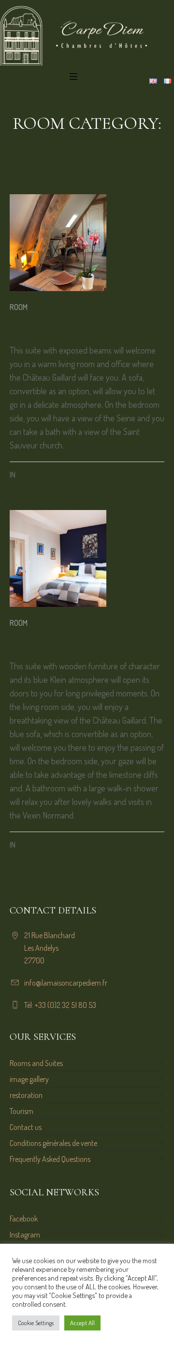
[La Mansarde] (58, 242)
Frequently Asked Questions (50, 1159)
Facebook (24, 1218)
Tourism (21, 1111)
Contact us (26, 1127)
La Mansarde (68, 323)
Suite (25, 474)
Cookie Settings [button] (36, 1323)
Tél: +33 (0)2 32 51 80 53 (60, 1005)
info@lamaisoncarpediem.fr (65, 983)
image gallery (29, 1079)
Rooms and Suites (36, 1063)
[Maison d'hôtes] (87, 35)
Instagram (25, 1234)
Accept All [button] (82, 1323)
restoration (26, 1095)
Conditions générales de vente (53, 1143)
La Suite (45, 639)
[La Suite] (58, 558)
